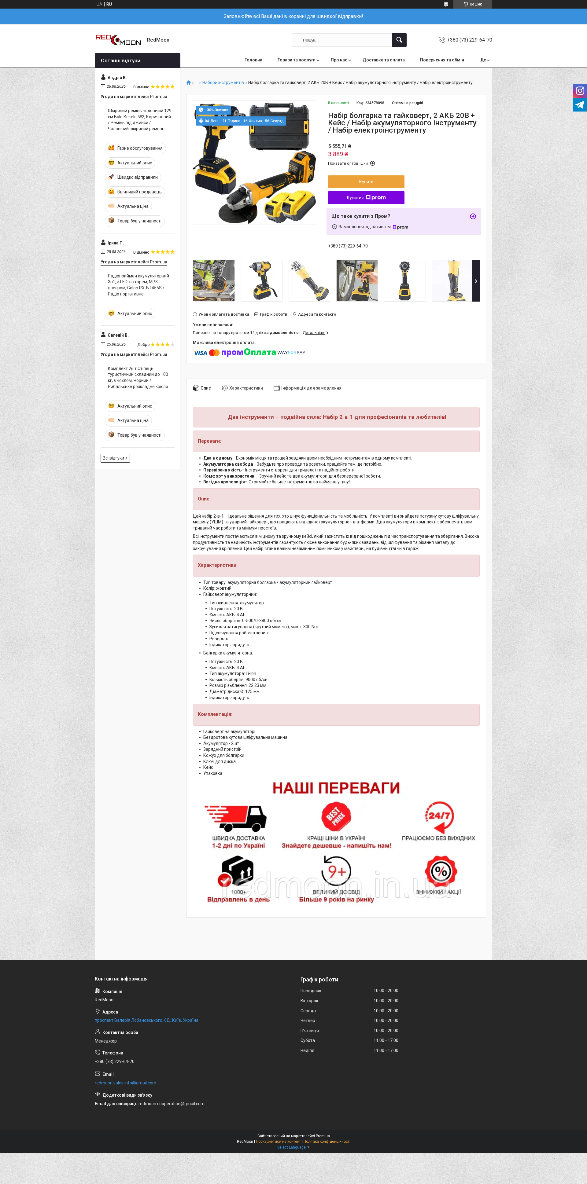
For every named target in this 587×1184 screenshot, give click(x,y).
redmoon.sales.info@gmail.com (125, 1082)
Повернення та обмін (442, 59)
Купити (366, 181)
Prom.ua (323, 1136)
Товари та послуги (297, 59)
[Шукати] (399, 40)
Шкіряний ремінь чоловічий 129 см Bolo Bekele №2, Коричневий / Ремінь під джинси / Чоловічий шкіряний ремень (140, 119)
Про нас (339, 59)
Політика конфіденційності (327, 1141)
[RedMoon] (118, 40)
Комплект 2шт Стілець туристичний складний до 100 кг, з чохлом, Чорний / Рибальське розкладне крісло (138, 377)
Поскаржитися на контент (278, 1141)
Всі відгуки (113, 458)
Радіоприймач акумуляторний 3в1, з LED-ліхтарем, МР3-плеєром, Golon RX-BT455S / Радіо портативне (138, 284)
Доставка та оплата (384, 59)
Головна (253, 59)
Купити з (355, 197)
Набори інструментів (223, 82)
